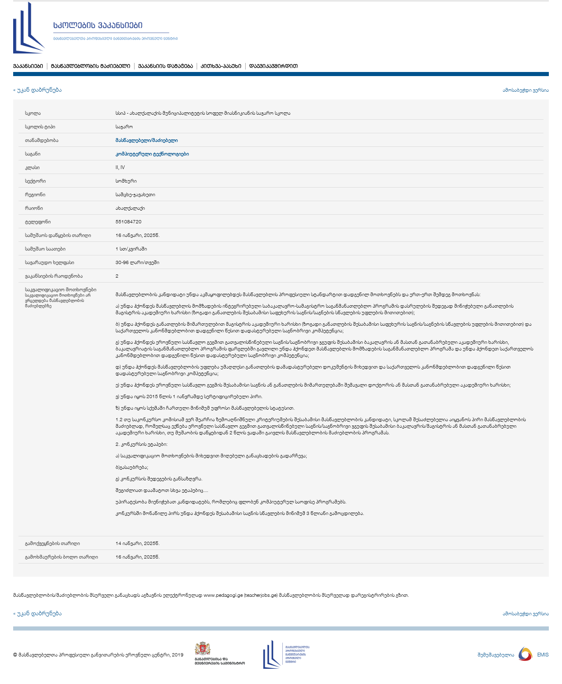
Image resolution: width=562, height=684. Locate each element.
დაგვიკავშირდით (273, 66)
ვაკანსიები (28, 66)
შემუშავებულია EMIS (513, 654)
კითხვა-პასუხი (221, 66)
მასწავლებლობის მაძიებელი (90, 66)
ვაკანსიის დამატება (165, 66)
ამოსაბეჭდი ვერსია (526, 89)
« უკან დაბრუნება (37, 89)
